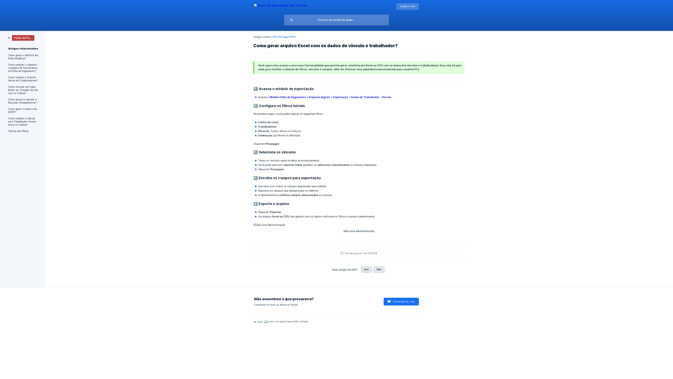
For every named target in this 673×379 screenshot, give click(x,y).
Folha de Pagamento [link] (283, 36)
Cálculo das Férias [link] (18, 131)
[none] (280, 6)
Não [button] (379, 269)
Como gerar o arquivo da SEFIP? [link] (22, 111)
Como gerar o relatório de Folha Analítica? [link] (23, 57)
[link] (21, 37)
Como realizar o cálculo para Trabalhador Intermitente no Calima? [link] (22, 121)
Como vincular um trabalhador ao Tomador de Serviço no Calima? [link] (23, 90)
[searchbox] (336, 20)
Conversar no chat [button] (403, 301)
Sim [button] (366, 269)
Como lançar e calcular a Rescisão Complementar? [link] (22, 101)
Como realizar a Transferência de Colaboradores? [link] (23, 79)
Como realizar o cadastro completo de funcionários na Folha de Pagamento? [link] (23, 67)
